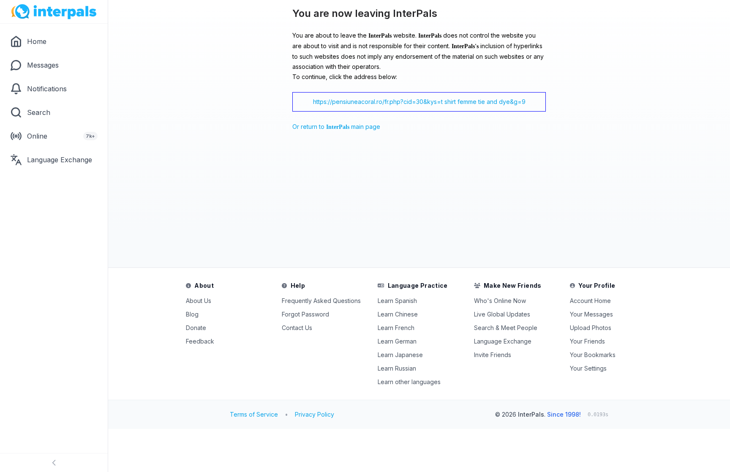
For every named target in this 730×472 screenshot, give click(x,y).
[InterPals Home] (54, 11)
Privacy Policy (314, 414)
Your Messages (591, 314)
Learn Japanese (400, 354)
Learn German (397, 341)
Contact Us (297, 327)
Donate (196, 327)
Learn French (396, 327)
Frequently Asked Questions (321, 300)
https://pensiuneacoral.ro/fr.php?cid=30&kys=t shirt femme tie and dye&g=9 (419, 101)
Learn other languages (409, 381)
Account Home (590, 300)
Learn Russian (397, 368)
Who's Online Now (500, 300)
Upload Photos (590, 327)
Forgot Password (305, 314)
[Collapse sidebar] (54, 462)
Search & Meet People (505, 327)
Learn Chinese (398, 314)
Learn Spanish (397, 300)
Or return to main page (336, 126)
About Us (198, 300)
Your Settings (588, 368)
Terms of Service (254, 414)
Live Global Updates (502, 314)
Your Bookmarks (593, 354)
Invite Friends (492, 354)
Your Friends (587, 341)
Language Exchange (502, 341)
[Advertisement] (300, 201)
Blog (192, 314)
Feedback (200, 341)
